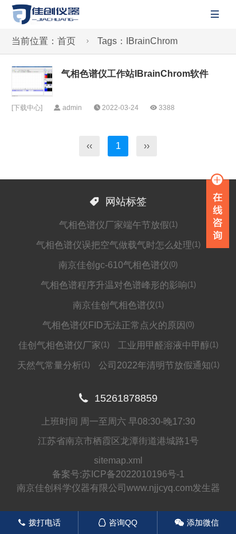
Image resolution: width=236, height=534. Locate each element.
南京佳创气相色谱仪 (118, 305)
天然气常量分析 (53, 365)
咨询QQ (117, 522)
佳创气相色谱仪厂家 (63, 345)
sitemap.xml (118, 460)
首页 (66, 41)
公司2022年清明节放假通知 (159, 365)
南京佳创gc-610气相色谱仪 (118, 265)
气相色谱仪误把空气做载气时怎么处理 (118, 245)
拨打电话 (39, 522)
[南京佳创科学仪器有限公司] (45, 13)
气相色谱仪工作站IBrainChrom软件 (135, 73)
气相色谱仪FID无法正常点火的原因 (118, 325)
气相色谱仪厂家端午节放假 (118, 225)
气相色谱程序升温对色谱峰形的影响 (118, 285)
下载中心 (27, 108)
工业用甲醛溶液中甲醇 (168, 345)
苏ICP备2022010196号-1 (133, 474)
